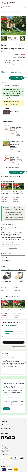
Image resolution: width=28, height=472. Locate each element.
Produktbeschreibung (7, 224)
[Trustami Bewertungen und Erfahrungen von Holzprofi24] (5, 446)
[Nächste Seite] (23, 38)
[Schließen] (22, 102)
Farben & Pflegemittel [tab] (6, 269)
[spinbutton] (5, 78)
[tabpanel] (13, 282)
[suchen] (23, 6)
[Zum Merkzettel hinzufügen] (25, 77)
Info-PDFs (4, 257)
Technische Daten (6, 253)
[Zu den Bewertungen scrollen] (22, 45)
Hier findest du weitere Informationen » (14, 219)
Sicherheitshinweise (6, 260)
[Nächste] (24, 269)
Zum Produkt (12, 113)
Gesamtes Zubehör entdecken (13, 167)
